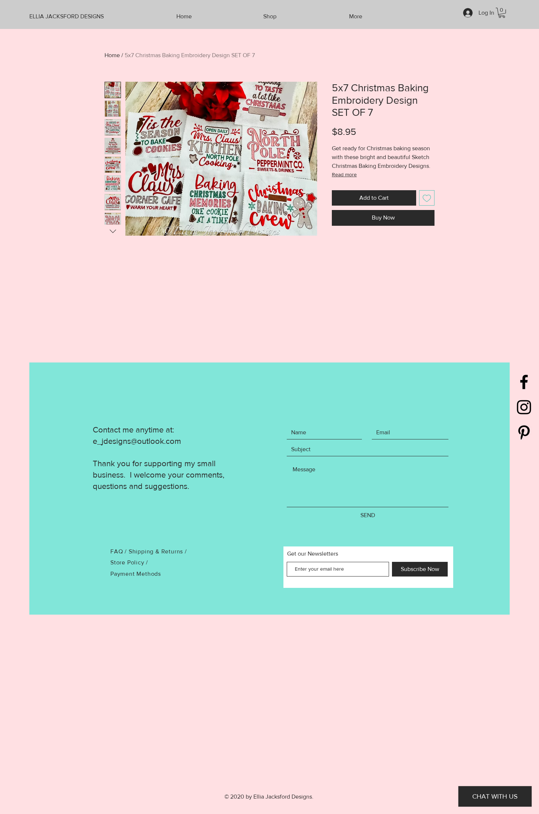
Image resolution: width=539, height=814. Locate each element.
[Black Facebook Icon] (524, 381)
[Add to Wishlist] (426, 198)
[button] (502, 13)
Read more (344, 174)
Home (112, 55)
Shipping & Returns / (158, 551)
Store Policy (128, 562)
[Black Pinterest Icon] (524, 432)
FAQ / (119, 551)
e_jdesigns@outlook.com (137, 441)
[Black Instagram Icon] (524, 407)
